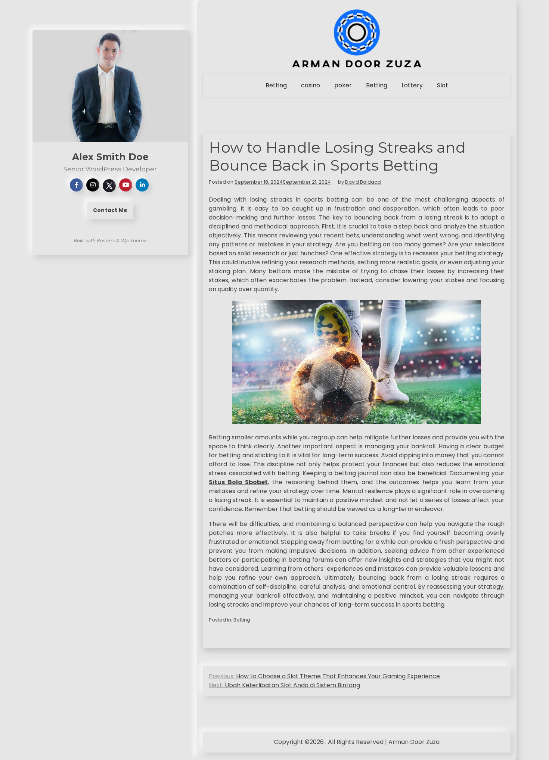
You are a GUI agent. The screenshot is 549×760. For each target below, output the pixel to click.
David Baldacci (363, 182)
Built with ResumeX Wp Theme (110, 240)
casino (310, 85)
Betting (276, 85)
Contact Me (110, 210)
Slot (442, 85)
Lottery (412, 85)
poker (343, 85)
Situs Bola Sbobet (238, 482)
